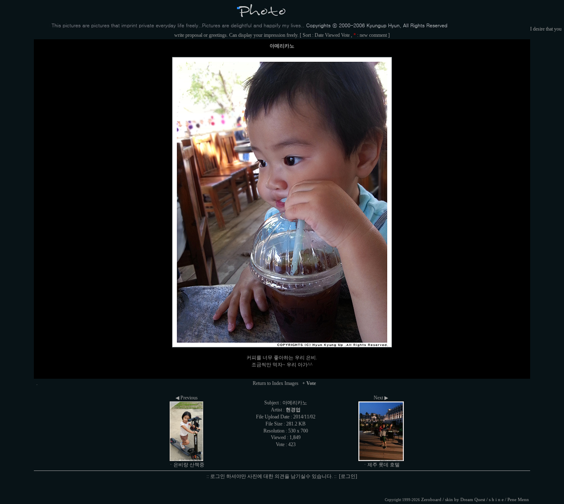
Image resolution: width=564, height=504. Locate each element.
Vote (345, 35)
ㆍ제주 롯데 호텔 (381, 465)
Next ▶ (381, 398)
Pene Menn (518, 499)
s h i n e (496, 499)
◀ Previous (186, 398)
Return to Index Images (276, 383)
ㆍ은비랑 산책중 (186, 465)
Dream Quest (472, 499)
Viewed (332, 35)
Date (319, 35)
